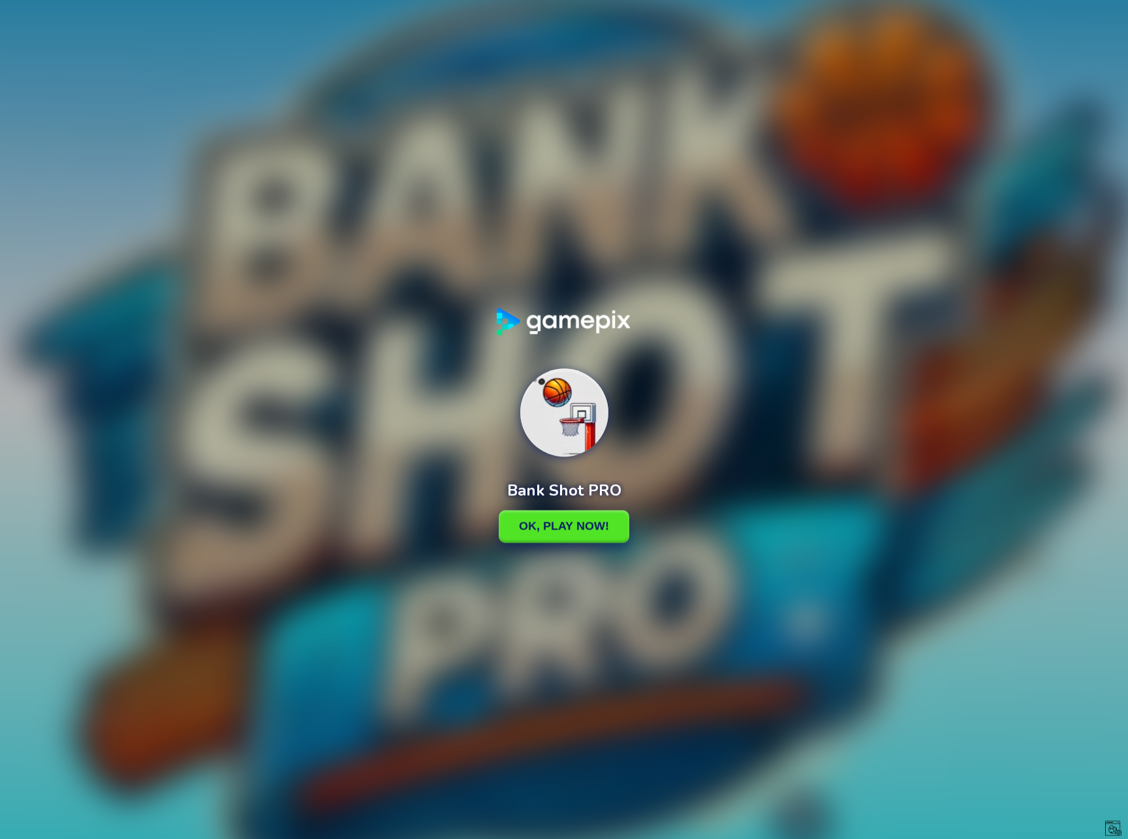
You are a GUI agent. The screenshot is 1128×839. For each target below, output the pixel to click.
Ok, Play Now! (564, 526)
